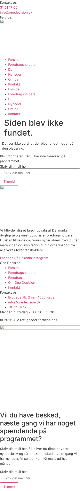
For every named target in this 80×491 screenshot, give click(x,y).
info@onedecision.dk (16, 12)
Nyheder (14, 74)
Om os (13, 79)
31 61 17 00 (8, 7)
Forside (13, 60)
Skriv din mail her (13, 166)
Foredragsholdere (21, 64)
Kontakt (14, 84)
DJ (10, 69)
